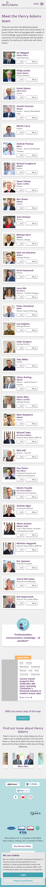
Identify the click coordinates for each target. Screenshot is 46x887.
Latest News (23, 657)
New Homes (24, 666)
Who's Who (23, 766)
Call (21, 61)
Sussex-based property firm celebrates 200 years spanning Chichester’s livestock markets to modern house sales (30, 686)
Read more (25, 697)
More (34, 61)
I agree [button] (23, 874)
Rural (37, 670)
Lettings (29, 663)
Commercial (35, 666)
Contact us (23, 718)
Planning (23, 670)
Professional (35, 674)
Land (30, 670)
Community (24, 674)
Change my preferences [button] (23, 880)
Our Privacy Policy (22, 846)
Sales (21, 663)
